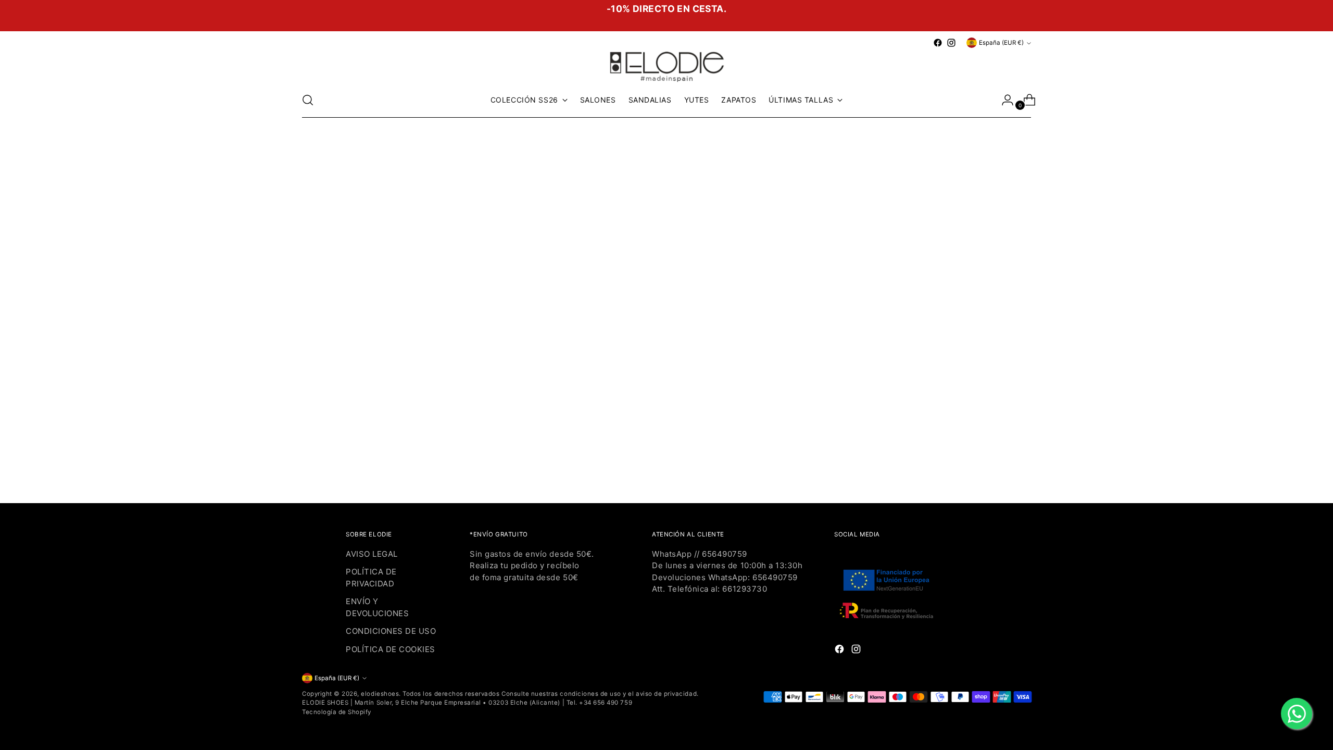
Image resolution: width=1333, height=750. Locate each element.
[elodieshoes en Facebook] (937, 42)
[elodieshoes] (666, 66)
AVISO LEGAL (372, 554)
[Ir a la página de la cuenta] (1003, 100)
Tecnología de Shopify (336, 712)
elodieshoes (380, 693)
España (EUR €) (1001, 42)
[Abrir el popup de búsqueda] (307, 100)
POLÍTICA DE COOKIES (390, 649)
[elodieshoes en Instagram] (951, 42)
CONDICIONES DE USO (391, 631)
